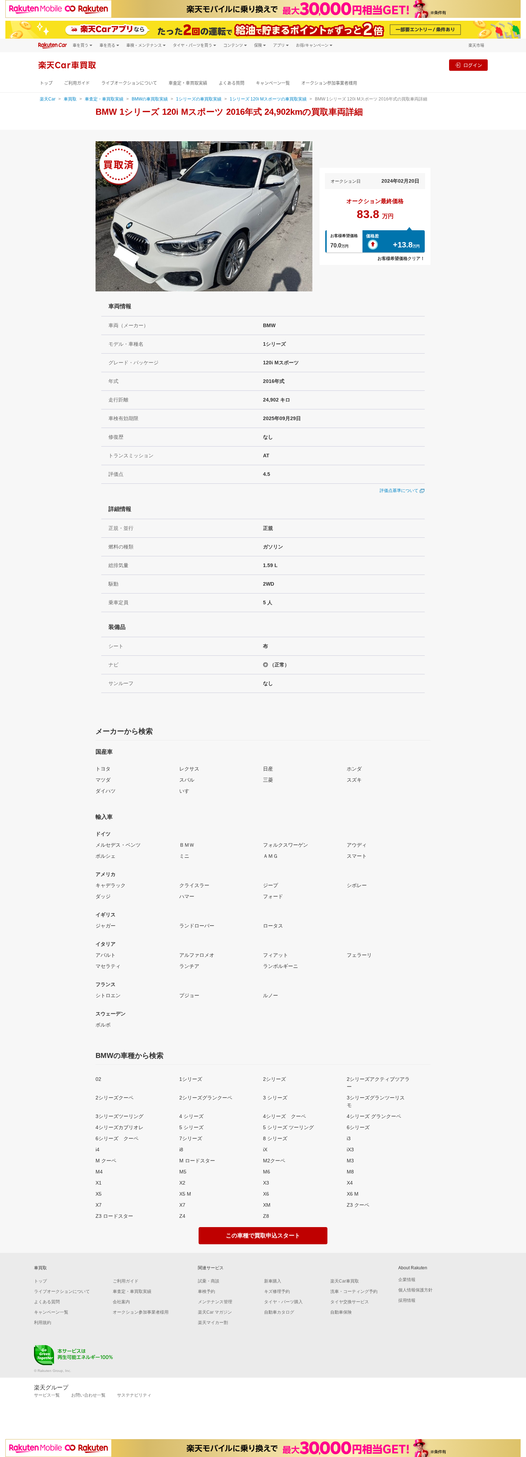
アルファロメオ (196, 955)
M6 (266, 1172)
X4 (350, 1183)
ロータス (273, 926)
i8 (181, 1149)
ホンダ (354, 769)
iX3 (350, 1149)
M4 (99, 1172)
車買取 (70, 99)
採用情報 (406, 1300)
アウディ (357, 845)
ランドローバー (196, 926)
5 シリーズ (191, 1127)
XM (267, 1205)
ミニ (184, 856)
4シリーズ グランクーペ (374, 1116)
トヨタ (103, 769)
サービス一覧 (47, 1395)
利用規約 (42, 1322)
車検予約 (206, 1291)
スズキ (354, 780)
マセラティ (108, 966)
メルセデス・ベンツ (118, 845)
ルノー (270, 995)
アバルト (106, 955)
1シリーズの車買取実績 (198, 99)
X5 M (185, 1194)
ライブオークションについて (129, 83)
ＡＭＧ (270, 856)
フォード (273, 896)
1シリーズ (190, 1079)
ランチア (189, 966)
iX (265, 1149)
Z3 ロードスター (114, 1216)
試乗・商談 (208, 1281)
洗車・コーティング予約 (354, 1291)
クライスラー (194, 885)
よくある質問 (231, 83)
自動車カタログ (279, 1312)
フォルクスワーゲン (285, 845)
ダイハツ (106, 791)
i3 (349, 1138)
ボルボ (103, 1025)
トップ (46, 83)
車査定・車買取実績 (188, 83)
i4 (97, 1149)
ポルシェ (106, 856)
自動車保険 (341, 1312)
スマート (357, 856)
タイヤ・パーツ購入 (283, 1301)
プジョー (189, 995)
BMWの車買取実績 (150, 99)
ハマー (186, 896)
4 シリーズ (191, 1116)
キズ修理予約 (277, 1291)
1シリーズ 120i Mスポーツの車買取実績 (268, 99)
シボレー (357, 885)
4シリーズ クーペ (284, 1116)
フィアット (275, 955)
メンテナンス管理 (215, 1301)
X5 (99, 1194)
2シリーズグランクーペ (205, 1098)
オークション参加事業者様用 (329, 83)
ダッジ (103, 896)
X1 (99, 1183)
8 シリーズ (275, 1138)
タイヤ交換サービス (349, 1301)
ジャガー (106, 926)
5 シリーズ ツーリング (288, 1127)
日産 (268, 769)
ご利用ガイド (77, 83)
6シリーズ (358, 1127)
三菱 (268, 780)
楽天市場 (476, 45)
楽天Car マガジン (215, 1312)
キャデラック (111, 885)
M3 (350, 1160)
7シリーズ (190, 1138)
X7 (99, 1205)
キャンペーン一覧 (273, 83)
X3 (266, 1183)
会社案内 (121, 1301)
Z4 (182, 1216)
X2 (182, 1183)
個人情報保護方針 (415, 1290)
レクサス (189, 769)
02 (98, 1079)
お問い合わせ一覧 (88, 1395)
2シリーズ (274, 1079)
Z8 (266, 1216)
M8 (350, 1172)
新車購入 (272, 1281)
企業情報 (406, 1279)
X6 (266, 1194)
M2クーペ (274, 1160)
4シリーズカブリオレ (119, 1127)
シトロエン (108, 995)
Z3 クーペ (358, 1205)
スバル (186, 780)
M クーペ (106, 1160)
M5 (182, 1172)
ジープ (270, 885)
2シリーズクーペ (114, 1098)
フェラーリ (359, 955)
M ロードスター (197, 1160)
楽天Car (47, 99)
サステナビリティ (134, 1395)
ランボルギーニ (280, 966)
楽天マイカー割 (213, 1322)
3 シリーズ (275, 1098)
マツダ (103, 780)
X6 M (353, 1194)
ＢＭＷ (186, 845)
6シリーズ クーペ (117, 1138)
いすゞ (186, 791)
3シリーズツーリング (119, 1116)
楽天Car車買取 (344, 1281)
